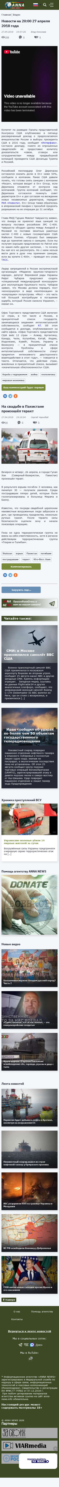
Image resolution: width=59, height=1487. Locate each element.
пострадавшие (10, 559)
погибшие (46, 553)
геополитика (48, 374)
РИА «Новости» (10, 202)
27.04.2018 (13, 32)
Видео (16, 14)
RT (39, 325)
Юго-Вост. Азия (42, 559)
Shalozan (7, 553)
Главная (6, 14)
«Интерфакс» (49, 142)
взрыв (19, 553)
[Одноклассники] (16, 396)
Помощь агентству (42, 1311)
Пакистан (32, 553)
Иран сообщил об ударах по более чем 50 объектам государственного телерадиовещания (29, 735)
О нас (17, 1311)
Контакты (17, 1319)
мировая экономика (13, 380)
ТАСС (4, 259)
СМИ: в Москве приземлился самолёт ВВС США (29, 654)
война (34, 374)
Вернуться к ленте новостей (29, 1331)
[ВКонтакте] (5, 396)
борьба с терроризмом (14, 374)
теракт (26, 559)
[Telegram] (10, 396)
